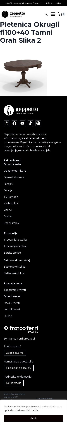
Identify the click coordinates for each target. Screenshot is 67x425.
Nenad (50, 398)
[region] (33, 412)
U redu (33, 418)
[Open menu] (53, 14)
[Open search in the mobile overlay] (46, 14)
